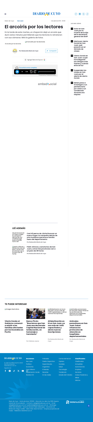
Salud (61, 367)
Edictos (77, 380)
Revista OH (30, 375)
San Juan (20, 21)
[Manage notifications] (88, 405)
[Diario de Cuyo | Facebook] (76, 14)
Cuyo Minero (30, 369)
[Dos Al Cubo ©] (75, 403)
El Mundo (45, 369)
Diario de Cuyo (9, 21)
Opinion (61, 361)
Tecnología (63, 369)
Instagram (10, 371)
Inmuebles (79, 364)
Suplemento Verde (33, 372)
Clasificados (79, 361)
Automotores (80, 367)
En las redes (46, 375)
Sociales (62, 364)
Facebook (5, 371)
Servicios (78, 372)
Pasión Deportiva (48, 361)
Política (28, 364)
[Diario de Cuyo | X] (83, 14)
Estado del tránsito (65, 375)
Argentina (45, 367)
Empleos (78, 369)
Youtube (23, 371)
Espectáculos (47, 364)
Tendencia (62, 372)
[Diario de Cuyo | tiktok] (87, 14)
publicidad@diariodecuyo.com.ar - (38, 405)
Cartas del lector (65, 359)
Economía (29, 367)
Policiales (45, 359)
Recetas (45, 372)
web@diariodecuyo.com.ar (41, 403)
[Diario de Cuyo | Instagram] (79, 14)
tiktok (14, 371)
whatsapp (27, 371)
